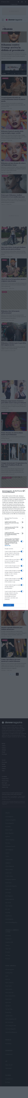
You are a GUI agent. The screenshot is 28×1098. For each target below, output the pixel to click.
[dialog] (14, 549)
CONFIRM (8, 605)
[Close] (24, 491)
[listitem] (14, 519)
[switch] (22, 522)
